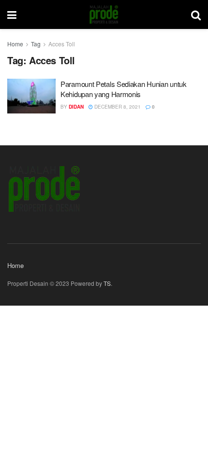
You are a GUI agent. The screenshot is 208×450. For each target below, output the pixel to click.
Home (15, 44)
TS (107, 283)
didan (76, 106)
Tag (36, 44)
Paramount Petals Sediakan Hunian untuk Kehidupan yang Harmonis (123, 89)
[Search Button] (196, 14)
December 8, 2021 (117, 106)
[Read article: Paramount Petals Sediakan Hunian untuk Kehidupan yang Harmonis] (31, 96)
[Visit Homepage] (104, 14)
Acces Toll (61, 44)
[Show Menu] (11, 14)
